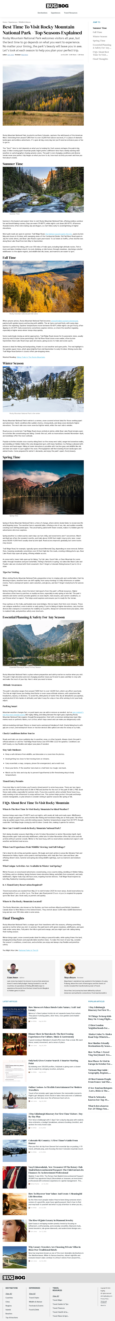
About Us (103, 1305)
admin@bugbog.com (106, 1296)
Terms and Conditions (104, 1302)
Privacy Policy (104, 1298)
